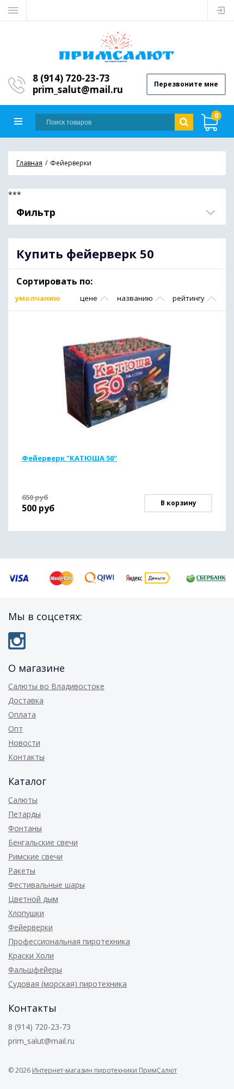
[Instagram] (17, 640)
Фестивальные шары (46, 885)
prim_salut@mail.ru (78, 89)
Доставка (26, 700)
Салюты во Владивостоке (56, 686)
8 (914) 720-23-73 (71, 78)
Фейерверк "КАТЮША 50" (69, 458)
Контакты (26, 757)
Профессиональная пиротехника (69, 941)
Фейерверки (30, 927)
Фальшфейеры (35, 969)
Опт (15, 728)
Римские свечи (35, 856)
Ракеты (21, 870)
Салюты (23, 800)
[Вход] (221, 10)
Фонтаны (25, 828)
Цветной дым (33, 899)
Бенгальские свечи (43, 842)
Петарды (24, 814)
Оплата (22, 714)
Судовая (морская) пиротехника (67, 984)
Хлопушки (26, 913)
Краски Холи (31, 955)
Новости (24, 743)
